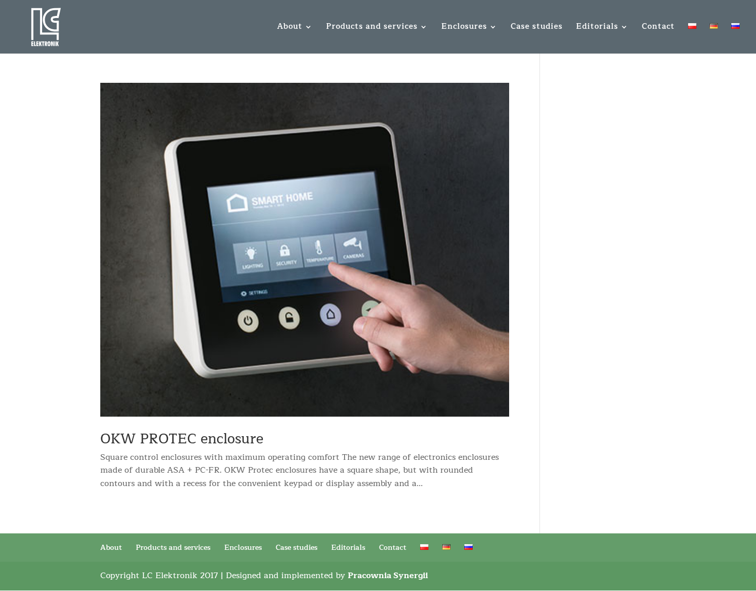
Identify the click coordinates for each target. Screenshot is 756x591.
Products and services (372, 28)
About (289, 28)
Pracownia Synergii (388, 575)
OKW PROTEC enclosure (181, 439)
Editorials (597, 28)
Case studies (537, 28)
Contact (658, 28)
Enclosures (464, 28)
